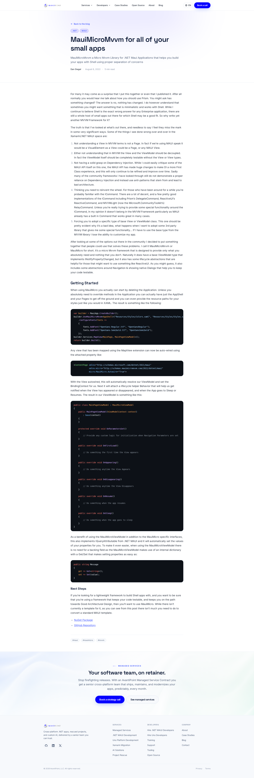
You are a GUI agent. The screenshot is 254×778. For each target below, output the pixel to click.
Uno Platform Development (125, 740)
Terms (207, 768)
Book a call (202, 5)
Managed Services (122, 730)
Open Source (138, 5)
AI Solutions (118, 750)
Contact (185, 745)
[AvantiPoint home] (52, 5)
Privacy (199, 768)
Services (85, 5)
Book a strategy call (109, 699)
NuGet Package (83, 620)
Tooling (150, 750)
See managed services (142, 699)
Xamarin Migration (121, 745)
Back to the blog (82, 24)
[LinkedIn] (53, 745)
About (151, 5)
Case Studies (121, 5)
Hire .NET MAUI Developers (160, 730)
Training (151, 740)
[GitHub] (46, 745)
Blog (161, 5)
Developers (102, 5)
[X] (60, 745)
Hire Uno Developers (157, 735)
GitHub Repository (85, 625)
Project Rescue (120, 755)
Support (151, 745)
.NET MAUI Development (125, 735)
